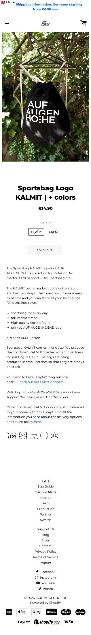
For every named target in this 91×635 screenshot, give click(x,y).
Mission (45, 498)
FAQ (45, 481)
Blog (45, 535)
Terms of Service (45, 557)
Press (45, 540)
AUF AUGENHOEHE (51, 598)
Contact (45, 546)
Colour (45, 223)
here (37, 422)
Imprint (45, 563)
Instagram (47, 578)
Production (45, 509)
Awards (45, 520)
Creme (54, 232)
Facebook (47, 572)
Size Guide (46, 486)
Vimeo (47, 589)
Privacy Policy (46, 552)
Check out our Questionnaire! (40, 382)
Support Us (45, 529)
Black (36, 232)
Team (45, 503)
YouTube (48, 583)
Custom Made (45, 492)
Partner (45, 514)
